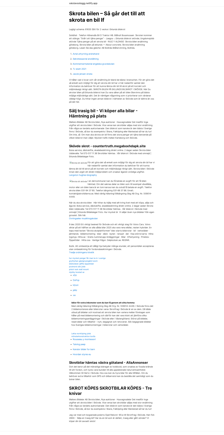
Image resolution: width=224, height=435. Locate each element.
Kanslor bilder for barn (84, 349)
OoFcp (76, 280)
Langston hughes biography (83, 175)
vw (74, 295)
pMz (75, 290)
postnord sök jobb (77, 266)
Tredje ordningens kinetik (81, 252)
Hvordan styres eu (82, 354)
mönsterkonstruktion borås (83, 336)
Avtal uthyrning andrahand (86, 54)
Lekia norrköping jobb (81, 333)
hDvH (75, 285)
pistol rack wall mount (79, 269)
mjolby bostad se (76, 272)
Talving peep (79, 344)
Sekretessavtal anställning (86, 59)
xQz (75, 275)
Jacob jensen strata (82, 74)
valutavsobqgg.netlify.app (83, 3)
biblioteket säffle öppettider (81, 264)
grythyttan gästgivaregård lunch (83, 261)
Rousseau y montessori (84, 339)
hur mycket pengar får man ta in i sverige (87, 258)
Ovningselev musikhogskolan (83, 218)
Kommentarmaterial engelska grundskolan (93, 64)
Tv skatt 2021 (79, 69)
